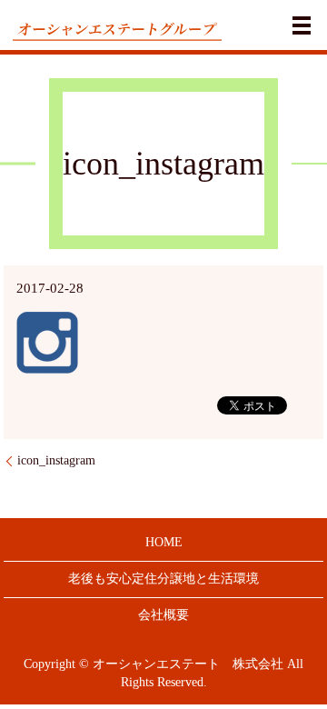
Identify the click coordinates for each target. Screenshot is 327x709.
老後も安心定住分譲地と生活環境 (163, 578)
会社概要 (163, 615)
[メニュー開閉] (301, 25)
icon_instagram (56, 460)
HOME (164, 542)
